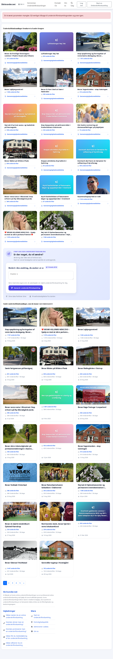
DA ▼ (22, 4)
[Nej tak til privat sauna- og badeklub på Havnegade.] (20, 120)
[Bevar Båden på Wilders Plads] (20, 154)
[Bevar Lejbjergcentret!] (20, 83)
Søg (72, 6)
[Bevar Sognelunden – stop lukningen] (93, 83)
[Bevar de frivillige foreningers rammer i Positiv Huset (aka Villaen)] (20, 48)
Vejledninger (9, 611)
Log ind (81, 4)
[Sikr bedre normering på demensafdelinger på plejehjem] (93, 120)
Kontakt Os (58, 4)
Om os (65, 4)
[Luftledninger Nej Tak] (56, 47)
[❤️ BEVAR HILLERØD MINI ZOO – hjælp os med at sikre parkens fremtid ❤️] (20, 227)
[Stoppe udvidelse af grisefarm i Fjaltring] (56, 156)
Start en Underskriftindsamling (99, 4)
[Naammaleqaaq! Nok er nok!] (93, 190)
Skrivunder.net (8, 4)
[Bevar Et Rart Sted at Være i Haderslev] (56, 84)
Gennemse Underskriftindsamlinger (36, 4)
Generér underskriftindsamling (27, 288)
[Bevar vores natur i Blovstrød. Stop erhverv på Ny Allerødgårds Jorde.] (20, 191)
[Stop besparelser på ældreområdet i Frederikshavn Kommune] (56, 120)
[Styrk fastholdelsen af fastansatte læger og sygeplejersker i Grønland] (56, 191)
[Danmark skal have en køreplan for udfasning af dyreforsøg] (93, 155)
